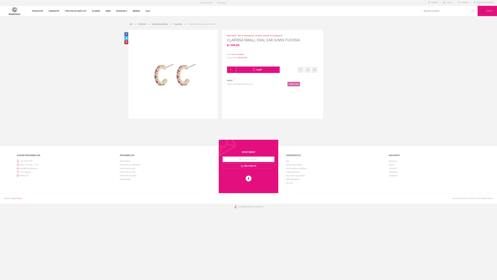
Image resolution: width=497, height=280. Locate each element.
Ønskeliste (393, 176)
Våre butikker (125, 161)
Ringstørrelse (125, 179)
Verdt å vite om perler (128, 176)
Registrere (434, 2)
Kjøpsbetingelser (292, 179)
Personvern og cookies (295, 176)
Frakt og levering (292, 172)
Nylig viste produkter (294, 165)
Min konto (393, 161)
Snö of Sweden (238, 54)
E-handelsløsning (243, 207)
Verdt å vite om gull (127, 168)
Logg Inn (450, 2)
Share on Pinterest (126, 42)
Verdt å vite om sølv (128, 172)
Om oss (289, 183)
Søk (287, 161)
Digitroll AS (259, 207)
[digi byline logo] (236, 207)
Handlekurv (393, 172)
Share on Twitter (126, 38)
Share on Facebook (126, 34)
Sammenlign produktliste (485, 2)
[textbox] (444, 11)
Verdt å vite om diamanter (130, 165)
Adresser (392, 168)
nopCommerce (17, 198)
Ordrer (391, 165)
